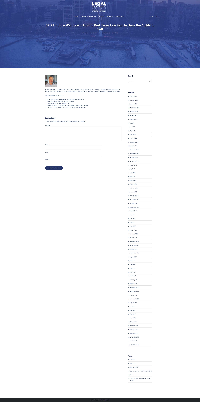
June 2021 (132, 264)
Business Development (104, 33)
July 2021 (132, 260)
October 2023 (134, 157)
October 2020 (134, 295)
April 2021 (133, 272)
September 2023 (134, 161)
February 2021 (134, 280)
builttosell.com (92, 91)
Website (47, 159)
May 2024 (132, 131)
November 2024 (134, 108)
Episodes (101, 16)
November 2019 (134, 337)
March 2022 (133, 230)
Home (76, 16)
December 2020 (134, 287)
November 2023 (134, 153)
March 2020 (133, 322)
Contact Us (118, 16)
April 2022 (133, 226)
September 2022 (134, 207)
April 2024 (133, 134)
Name (47, 145)
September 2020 (134, 299)
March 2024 (133, 138)
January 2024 (133, 146)
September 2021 (134, 253)
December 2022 (134, 196)
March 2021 (133, 276)
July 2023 (132, 169)
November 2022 (134, 199)
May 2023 (132, 176)
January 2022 (133, 238)
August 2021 (133, 257)
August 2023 (133, 165)
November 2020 (134, 291)
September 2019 (134, 345)
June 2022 (132, 218)
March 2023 (133, 184)
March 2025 (133, 96)
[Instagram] (152, 16)
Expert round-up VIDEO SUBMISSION (141, 371)
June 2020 (132, 310)
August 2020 (133, 303)
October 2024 (134, 111)
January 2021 (133, 283)
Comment (48, 125)
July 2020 (132, 306)
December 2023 (134, 150)
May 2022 (132, 222)
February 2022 (134, 234)
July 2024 (132, 123)
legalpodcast (93, 33)
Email (47, 152)
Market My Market (105, 400)
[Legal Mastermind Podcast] (99, 7)
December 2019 (134, 333)
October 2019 (134, 341)
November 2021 (134, 245)
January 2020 (133, 329)
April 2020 (133, 318)
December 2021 (134, 241)
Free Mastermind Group (88, 16)
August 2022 (133, 211)
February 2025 (134, 100)
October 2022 (134, 203)
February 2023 (134, 188)
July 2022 (132, 215)
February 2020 (134, 325)
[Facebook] (150, 16)
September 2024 (134, 115)
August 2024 (133, 119)
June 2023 (132, 173)
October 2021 (134, 249)
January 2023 (133, 192)
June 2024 (132, 127)
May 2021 (132, 268)
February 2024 (134, 142)
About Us (110, 16)
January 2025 (133, 104)
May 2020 (132, 314)
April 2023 (133, 180)
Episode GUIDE (134, 367)
